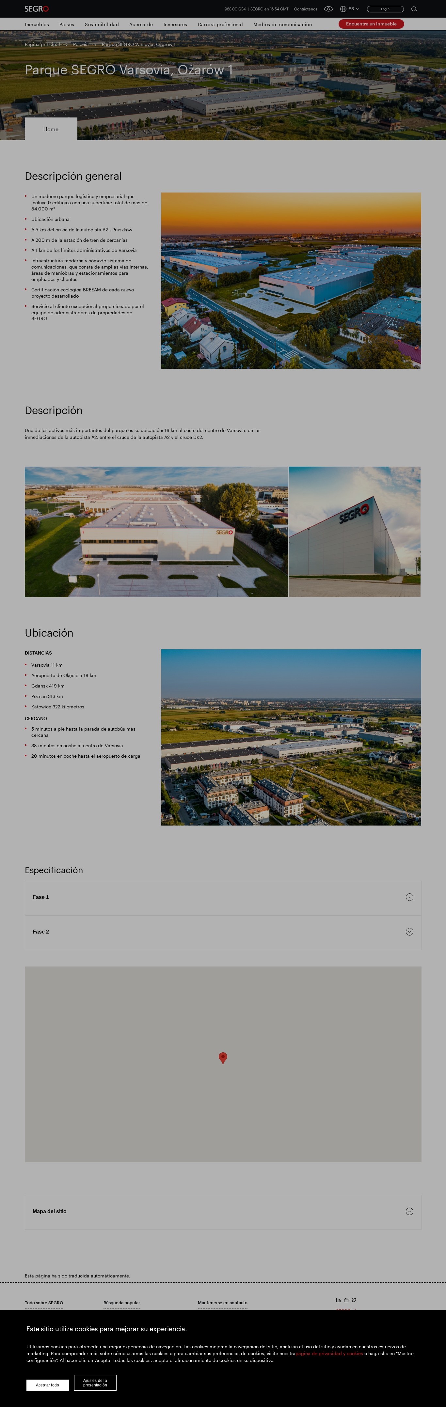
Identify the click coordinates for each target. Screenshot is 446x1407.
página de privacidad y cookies (329, 1353)
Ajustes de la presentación (95, 1382)
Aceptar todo (47, 1385)
